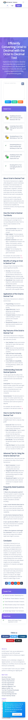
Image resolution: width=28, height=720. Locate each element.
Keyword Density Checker (8, 679)
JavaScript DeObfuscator (8, 692)
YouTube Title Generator (8, 681)
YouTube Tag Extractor (8, 684)
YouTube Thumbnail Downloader (10, 690)
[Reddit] (18, 583)
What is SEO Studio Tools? (14, 620)
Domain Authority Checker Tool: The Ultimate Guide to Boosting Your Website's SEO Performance (15, 608)
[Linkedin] (15, 583)
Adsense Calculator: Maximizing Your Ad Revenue (15, 595)
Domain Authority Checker (8, 695)
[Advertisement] (14, 22)
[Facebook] (6, 583)
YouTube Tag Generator (8, 682)
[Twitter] (9, 583)
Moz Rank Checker (6, 677)
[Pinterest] (12, 583)
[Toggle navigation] (23, 2)
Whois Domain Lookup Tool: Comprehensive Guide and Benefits (15, 604)
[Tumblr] (21, 583)
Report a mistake (6, 718)
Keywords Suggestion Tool (9, 686)
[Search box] (7, 5)
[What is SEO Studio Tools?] (4, 621)
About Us (4, 701)
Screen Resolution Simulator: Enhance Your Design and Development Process (15, 601)
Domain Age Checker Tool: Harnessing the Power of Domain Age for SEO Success (15, 611)
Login (12, 5)
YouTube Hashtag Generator (9, 694)
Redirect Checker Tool (7, 688)
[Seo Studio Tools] (10, 2)
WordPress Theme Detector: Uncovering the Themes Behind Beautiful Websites (15, 598)
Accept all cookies (17, 714)
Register (18, 5)
